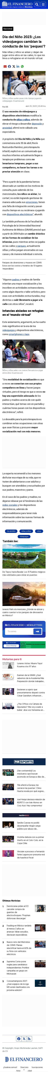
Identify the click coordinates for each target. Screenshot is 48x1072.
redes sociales (10, 505)
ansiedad (7, 127)
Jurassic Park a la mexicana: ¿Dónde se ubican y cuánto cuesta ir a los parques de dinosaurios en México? (23, 613)
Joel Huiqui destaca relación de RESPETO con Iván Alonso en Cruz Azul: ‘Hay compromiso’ (31, 803)
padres (16, 279)
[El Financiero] (17, 4)
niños (39, 531)
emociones (32, 202)
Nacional (7, 29)
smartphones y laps (19, 334)
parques (21, 246)
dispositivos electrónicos (20, 214)
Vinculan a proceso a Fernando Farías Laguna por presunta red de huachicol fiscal (31, 855)
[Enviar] (37, 631)
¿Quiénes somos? (10, 1067)
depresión (37, 123)
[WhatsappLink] (24, 644)
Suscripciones (37, 1067)
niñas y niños (26, 531)
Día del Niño (11, 531)
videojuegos (8, 330)
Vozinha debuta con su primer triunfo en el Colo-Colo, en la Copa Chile (30, 840)
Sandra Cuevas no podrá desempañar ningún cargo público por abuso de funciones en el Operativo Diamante (29, 829)
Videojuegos (24, 536)
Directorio (24, 1067)
